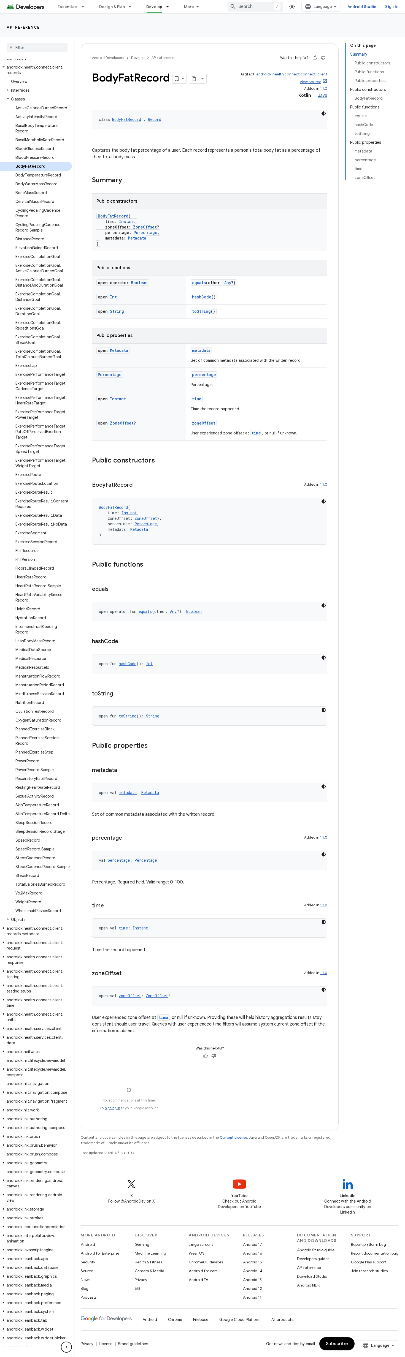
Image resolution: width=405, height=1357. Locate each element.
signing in (112, 1108)
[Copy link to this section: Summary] (127, 180)
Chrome (175, 1319)
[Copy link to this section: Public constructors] (160, 461)
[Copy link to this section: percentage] (127, 838)
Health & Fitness (148, 1262)
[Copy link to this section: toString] (118, 694)
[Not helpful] (323, 58)
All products (282, 1319)
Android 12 (252, 1288)
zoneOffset (203, 423)
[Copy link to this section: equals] (114, 589)
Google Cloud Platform (239, 1319)
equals (199, 282)
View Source (310, 82)
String (117, 311)
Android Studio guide (315, 1249)
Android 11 (252, 1297)
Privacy (141, 1279)
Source (87, 1270)
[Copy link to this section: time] (109, 906)
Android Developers (108, 57)
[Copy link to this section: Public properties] (153, 746)
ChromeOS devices (206, 1262)
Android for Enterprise (100, 1253)
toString (201, 311)
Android (88, 1244)
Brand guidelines (133, 1344)
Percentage (145, 232)
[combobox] (255, 7)
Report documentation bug (374, 1253)
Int (113, 297)
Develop (154, 6)
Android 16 (252, 1253)
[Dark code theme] (323, 113)
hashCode (201, 297)
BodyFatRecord (126, 119)
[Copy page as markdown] (194, 78)
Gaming (142, 1244)
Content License (233, 1137)
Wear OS (196, 1253)
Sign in (391, 6)
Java (322, 95)
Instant (127, 221)
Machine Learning (150, 1253)
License (105, 1344)
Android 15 (252, 1262)
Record (154, 119)
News (85, 1279)
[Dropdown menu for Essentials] (85, 6)
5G (137, 1288)
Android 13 (252, 1279)
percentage (204, 374)
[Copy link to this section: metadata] (122, 770)
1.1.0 (323, 88)
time (196, 398)
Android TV (198, 1279)
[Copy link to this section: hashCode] (123, 641)
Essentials (68, 6)
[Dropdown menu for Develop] (170, 6)
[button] (36, 70)
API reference (23, 27)
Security (88, 1262)
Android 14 (252, 1270)
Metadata (137, 238)
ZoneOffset (145, 227)
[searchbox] (37, 47)
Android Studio (362, 6)
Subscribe (337, 1344)
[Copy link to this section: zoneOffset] (127, 973)
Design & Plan (112, 6)
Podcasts (88, 1297)
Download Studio (312, 1276)
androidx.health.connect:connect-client (291, 74)
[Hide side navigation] (66, 1347)
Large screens (201, 1244)
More (189, 6)
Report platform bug (368, 1244)
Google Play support (368, 1262)
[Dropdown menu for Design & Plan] (132, 6)
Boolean (139, 282)
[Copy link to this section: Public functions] (148, 565)
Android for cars (203, 1270)
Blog (84, 1288)
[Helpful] (315, 58)
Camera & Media (149, 1270)
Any (227, 282)
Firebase (200, 1319)
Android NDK (308, 1285)
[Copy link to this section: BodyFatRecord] (138, 485)
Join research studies (369, 1270)
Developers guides (313, 1258)
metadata (201, 350)
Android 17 (252, 1244)
